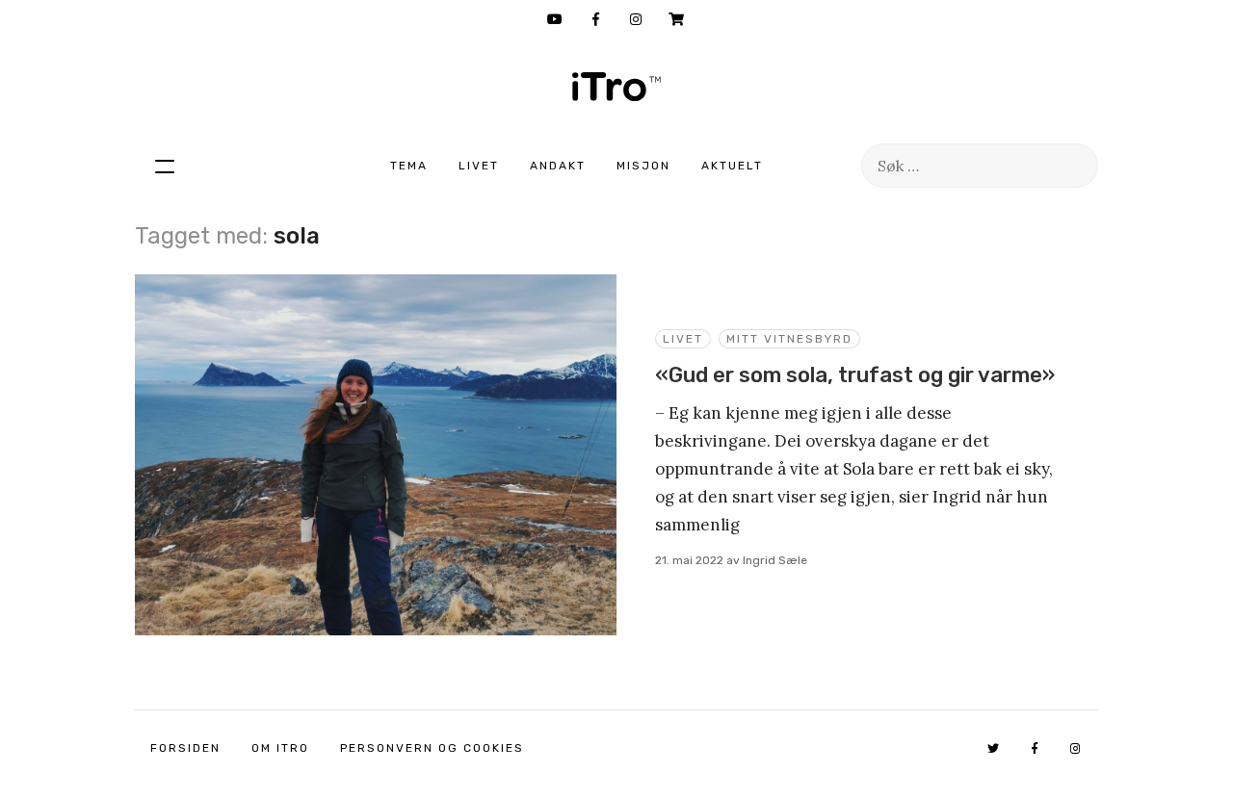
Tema (409, 165)
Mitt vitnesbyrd (789, 339)
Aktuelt (732, 165)
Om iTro (280, 748)
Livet (479, 165)
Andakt (558, 165)
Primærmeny (165, 165)
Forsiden (185, 748)
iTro (616, 86)
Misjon (643, 165)
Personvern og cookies (432, 748)
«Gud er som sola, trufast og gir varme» (855, 375)
